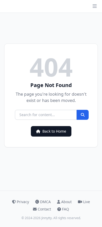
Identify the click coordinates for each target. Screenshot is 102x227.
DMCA (45, 201)
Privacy (23, 201)
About (66, 201)
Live (86, 201)
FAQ (65, 209)
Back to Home (54, 131)
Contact (44, 209)
